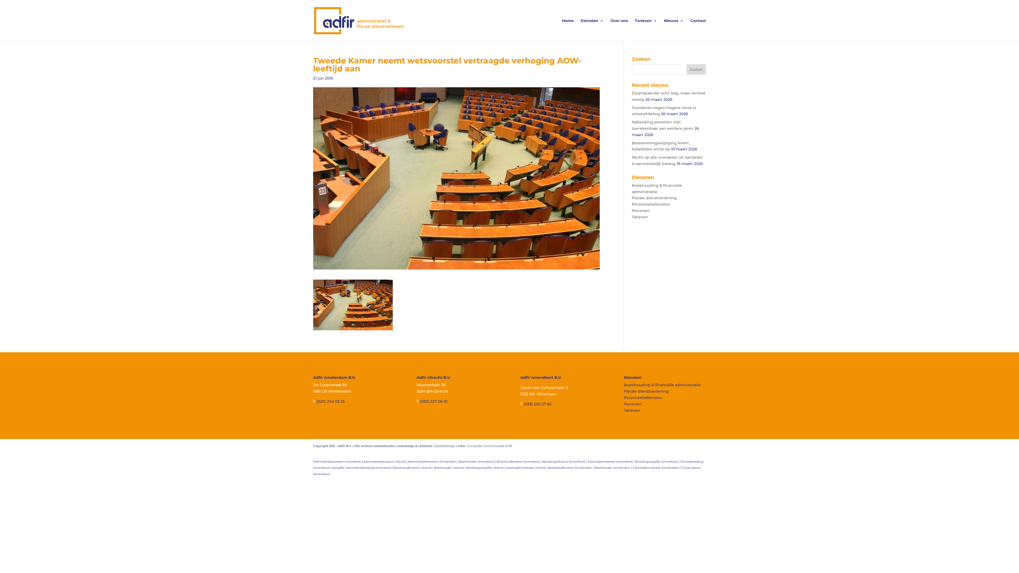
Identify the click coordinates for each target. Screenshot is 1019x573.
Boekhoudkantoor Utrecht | (414, 468)
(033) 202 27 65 (537, 404)
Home (568, 21)
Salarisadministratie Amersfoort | (611, 461)
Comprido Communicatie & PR (489, 446)
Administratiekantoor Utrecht (384, 461)
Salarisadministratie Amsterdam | (657, 468)
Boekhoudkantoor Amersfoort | (519, 461)
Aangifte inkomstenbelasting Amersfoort (361, 468)
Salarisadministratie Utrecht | (527, 468)
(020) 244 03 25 (330, 401)
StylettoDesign (444, 446)
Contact (698, 21)
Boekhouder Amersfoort (476, 461)
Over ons (619, 21)
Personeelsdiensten (651, 204)
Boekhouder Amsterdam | (613, 468)
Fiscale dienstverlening (654, 198)
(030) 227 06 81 (433, 401)
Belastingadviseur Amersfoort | (565, 461)
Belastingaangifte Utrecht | (486, 468)
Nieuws (671, 21)
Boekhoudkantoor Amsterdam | (571, 468)
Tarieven (643, 21)
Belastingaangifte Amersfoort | (657, 461)
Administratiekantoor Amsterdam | (433, 461)
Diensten (589, 21)
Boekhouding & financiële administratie (662, 385)
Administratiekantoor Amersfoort (337, 461)
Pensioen (641, 210)
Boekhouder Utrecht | (450, 468)
